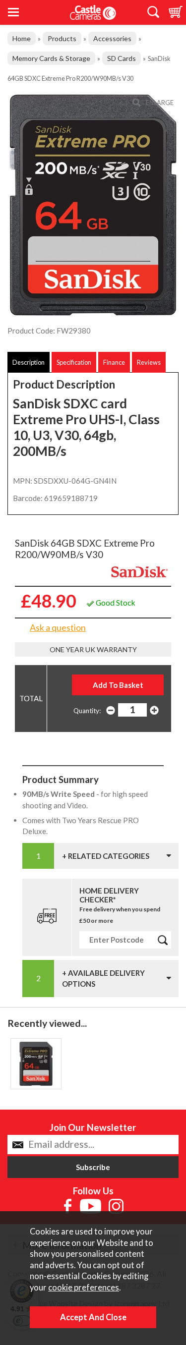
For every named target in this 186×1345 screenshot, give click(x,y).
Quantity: (87, 711)
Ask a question (58, 627)
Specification (74, 362)
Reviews (149, 362)
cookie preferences (83, 1287)
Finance (114, 362)
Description (28, 362)
